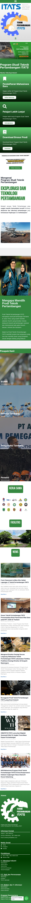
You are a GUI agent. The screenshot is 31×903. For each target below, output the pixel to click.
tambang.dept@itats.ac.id (10, 837)
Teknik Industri (4, 864)
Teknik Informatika (5, 888)
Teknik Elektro (4, 887)
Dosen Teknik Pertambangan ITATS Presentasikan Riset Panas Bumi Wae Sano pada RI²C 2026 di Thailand (15, 617)
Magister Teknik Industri (6, 897)
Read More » (4, 594)
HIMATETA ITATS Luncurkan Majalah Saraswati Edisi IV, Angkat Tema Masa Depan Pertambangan (14, 735)
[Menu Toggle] (15, 1)
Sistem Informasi (5, 890)
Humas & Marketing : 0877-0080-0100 (10, 835)
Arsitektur (3, 878)
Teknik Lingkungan (5, 880)
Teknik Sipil (3, 876)
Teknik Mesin (4, 863)
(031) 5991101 (9, 833)
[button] (15, 38)
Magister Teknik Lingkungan (7, 899)
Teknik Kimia (4, 866)
